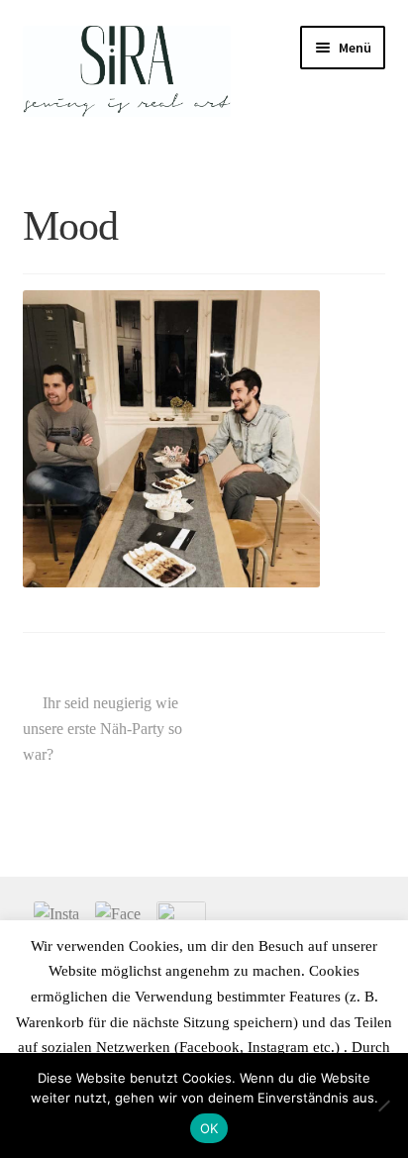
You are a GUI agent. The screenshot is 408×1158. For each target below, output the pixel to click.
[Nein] (383, 1105)
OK (209, 1128)
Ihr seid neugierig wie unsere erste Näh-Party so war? (102, 728)
